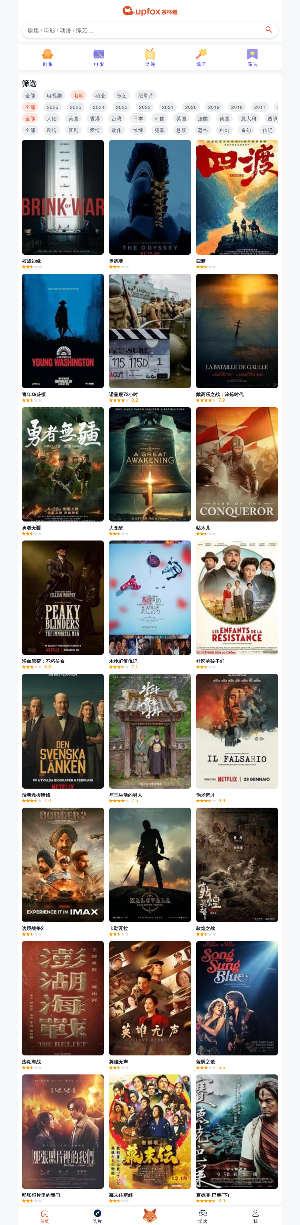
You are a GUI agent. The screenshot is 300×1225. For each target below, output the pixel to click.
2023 (122, 106)
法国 (203, 118)
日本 (138, 118)
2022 (145, 106)
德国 (225, 118)
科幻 (225, 129)
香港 (95, 118)
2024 (99, 106)
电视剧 (54, 95)
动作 (117, 129)
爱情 (95, 129)
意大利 (248, 118)
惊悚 (138, 129)
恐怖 (203, 129)
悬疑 (181, 129)
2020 (191, 106)
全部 (30, 95)
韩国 (160, 118)
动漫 (100, 95)
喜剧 (73, 129)
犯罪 (160, 129)
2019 (214, 106)
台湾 (117, 118)
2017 (260, 106)
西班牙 (275, 118)
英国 (181, 118)
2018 (237, 106)
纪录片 (146, 95)
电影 (79, 95)
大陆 (52, 118)
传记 (268, 129)
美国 (73, 118)
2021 (168, 106)
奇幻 (246, 129)
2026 (53, 106)
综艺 (122, 95)
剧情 (52, 129)
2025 (76, 106)
